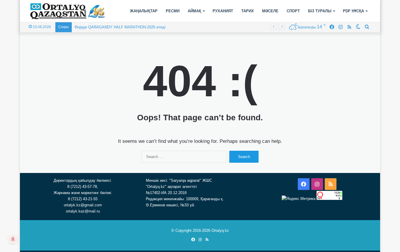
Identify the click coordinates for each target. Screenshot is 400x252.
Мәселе (270, 11)
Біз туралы (319, 11)
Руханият (223, 11)
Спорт (293, 11)
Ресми (173, 11)
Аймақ (194, 11)
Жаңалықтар (144, 11)
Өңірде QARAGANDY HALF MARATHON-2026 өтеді (120, 27)
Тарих (247, 11)
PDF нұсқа (353, 11)
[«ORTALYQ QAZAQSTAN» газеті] (67, 11)
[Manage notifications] (13, 239)
